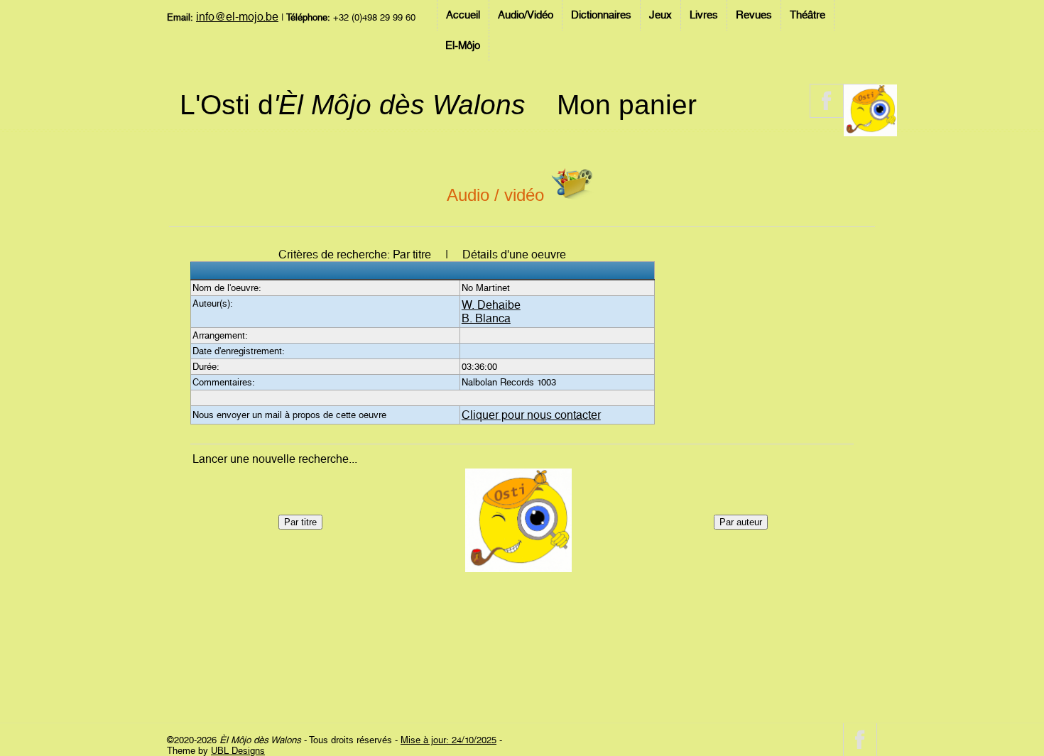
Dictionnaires (601, 15)
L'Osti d (353, 104)
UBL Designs (238, 750)
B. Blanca (486, 318)
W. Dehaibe (491, 305)
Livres (704, 15)
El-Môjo (462, 45)
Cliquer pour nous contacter (531, 415)
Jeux (660, 15)
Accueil (463, 15)
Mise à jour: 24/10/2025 (448, 740)
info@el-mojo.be (237, 16)
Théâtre (807, 15)
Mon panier (627, 104)
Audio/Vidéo (525, 15)
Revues (754, 15)
